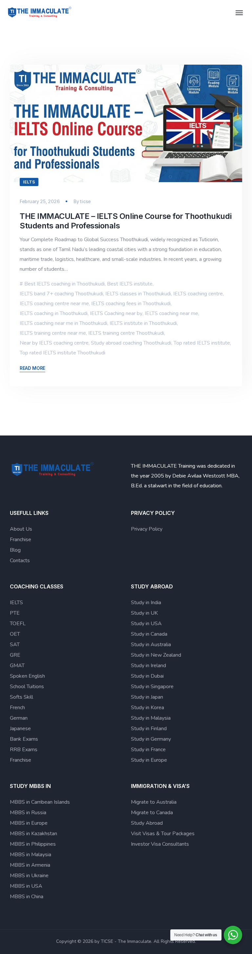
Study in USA (146, 623)
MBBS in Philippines (33, 844)
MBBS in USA (26, 886)
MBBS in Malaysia (30, 854)
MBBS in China (26, 896)
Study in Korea (147, 707)
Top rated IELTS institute (202, 343)
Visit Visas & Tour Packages (163, 833)
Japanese (20, 728)
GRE (15, 655)
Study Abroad (147, 823)
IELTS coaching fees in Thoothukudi (131, 303)
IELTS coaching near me (171, 313)
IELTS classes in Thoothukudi (138, 293)
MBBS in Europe (29, 823)
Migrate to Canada (152, 812)
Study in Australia (151, 644)
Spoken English (27, 676)
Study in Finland (149, 728)
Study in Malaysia (151, 718)
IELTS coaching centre (198, 293)
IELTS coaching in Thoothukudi (54, 313)
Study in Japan (147, 697)
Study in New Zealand (156, 655)
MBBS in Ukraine (29, 875)
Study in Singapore (152, 686)
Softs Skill (21, 697)
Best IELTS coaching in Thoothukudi (64, 283)
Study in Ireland (148, 665)
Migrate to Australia (154, 802)
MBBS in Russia (28, 812)
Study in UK (144, 613)
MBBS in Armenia (30, 865)
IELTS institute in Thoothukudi (143, 323)
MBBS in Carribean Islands (40, 802)
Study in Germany (151, 739)
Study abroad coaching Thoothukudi (131, 343)
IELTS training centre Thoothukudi (126, 333)
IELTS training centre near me (53, 333)
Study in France (148, 749)
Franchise (20, 539)
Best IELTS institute (130, 283)
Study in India (146, 602)
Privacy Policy (146, 529)
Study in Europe (149, 760)
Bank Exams (24, 739)
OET (15, 634)
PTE (15, 613)
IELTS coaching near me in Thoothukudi (63, 323)
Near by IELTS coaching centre (54, 343)
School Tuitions (27, 686)
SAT (15, 644)
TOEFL (18, 623)
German (19, 718)
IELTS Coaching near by (116, 313)
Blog (15, 550)
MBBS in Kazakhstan (33, 833)
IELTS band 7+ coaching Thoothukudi (61, 293)
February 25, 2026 (39, 201)
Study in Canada (149, 634)
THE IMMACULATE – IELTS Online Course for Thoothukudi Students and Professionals (125, 220)
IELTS (29, 181)
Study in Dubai (147, 676)
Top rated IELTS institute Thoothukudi (62, 352)
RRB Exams (23, 749)
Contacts (20, 560)
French (17, 707)
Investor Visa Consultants (160, 844)
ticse (85, 201)
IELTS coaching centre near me (54, 303)
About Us (21, 529)
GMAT (17, 665)
